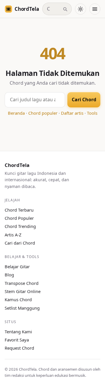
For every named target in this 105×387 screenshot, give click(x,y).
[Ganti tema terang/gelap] (80, 9)
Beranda (16, 113)
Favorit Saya (17, 340)
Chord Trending (20, 226)
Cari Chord (84, 99)
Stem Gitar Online (23, 291)
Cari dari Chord (20, 243)
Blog (9, 275)
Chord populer (42, 113)
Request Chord (19, 348)
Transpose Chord (21, 283)
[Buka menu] (94, 9)
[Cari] (65, 9)
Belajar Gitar (17, 266)
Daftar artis (72, 113)
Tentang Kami (18, 331)
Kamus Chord (18, 299)
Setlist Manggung (22, 308)
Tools (92, 113)
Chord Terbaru (19, 210)
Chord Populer (19, 218)
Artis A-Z (13, 235)
